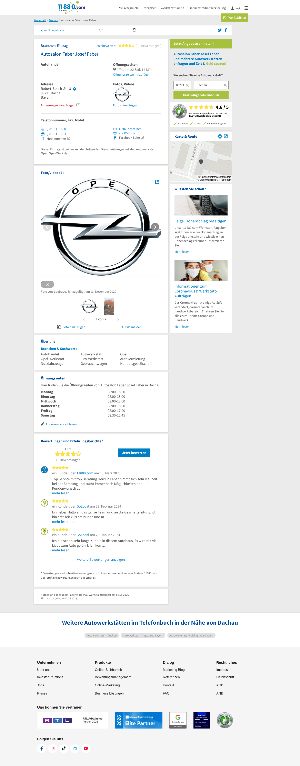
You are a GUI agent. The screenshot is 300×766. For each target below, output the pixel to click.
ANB (219, 693)
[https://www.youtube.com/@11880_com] (85, 748)
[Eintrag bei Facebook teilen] (226, 29)
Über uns (43, 669)
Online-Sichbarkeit (108, 669)
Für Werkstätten (234, 17)
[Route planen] (74, 88)
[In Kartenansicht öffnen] (226, 136)
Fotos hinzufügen (125, 105)
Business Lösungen (109, 693)
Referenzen (171, 677)
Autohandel (50, 64)
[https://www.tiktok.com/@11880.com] (63, 748)
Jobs (40, 685)
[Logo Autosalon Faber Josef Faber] (157, 182)
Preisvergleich (128, 8)
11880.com (85, 473)
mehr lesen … (63, 493)
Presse (42, 693)
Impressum (224, 669)
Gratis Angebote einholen (201, 95)
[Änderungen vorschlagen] (77, 104)
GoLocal (83, 506)
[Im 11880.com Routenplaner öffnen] (220, 136)
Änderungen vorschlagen (58, 105)
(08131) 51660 (56, 129)
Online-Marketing (107, 685)
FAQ (166, 693)
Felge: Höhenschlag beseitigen (200, 220)
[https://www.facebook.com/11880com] (41, 748)
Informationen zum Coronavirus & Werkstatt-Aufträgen (195, 291)
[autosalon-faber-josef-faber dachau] (89, 306)
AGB (219, 685)
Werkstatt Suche (172, 8)
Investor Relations (50, 677)
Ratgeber (149, 8)
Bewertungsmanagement (113, 677)
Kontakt (168, 685)
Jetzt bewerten (134, 452)
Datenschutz (225, 677)
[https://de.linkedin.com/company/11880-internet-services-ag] (74, 748)
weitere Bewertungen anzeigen (101, 559)
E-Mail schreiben (130, 129)
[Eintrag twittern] (220, 29)
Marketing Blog (174, 669)
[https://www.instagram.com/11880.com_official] (52, 748)
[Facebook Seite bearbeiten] (142, 137)
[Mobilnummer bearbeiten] (68, 138)
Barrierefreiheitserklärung (207, 8)
